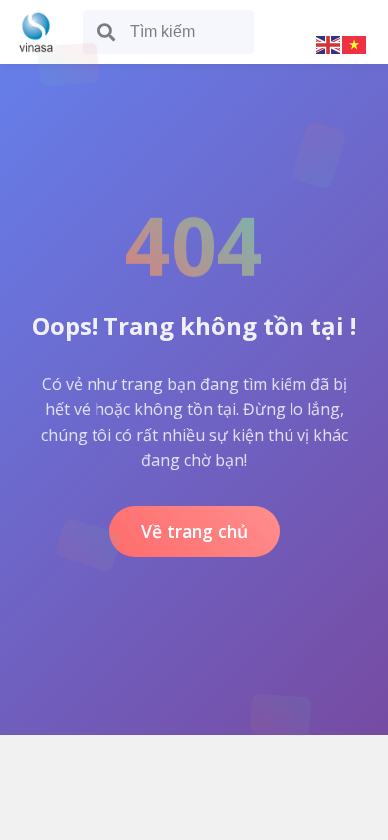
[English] (329, 43)
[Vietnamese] (355, 43)
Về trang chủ (194, 531)
